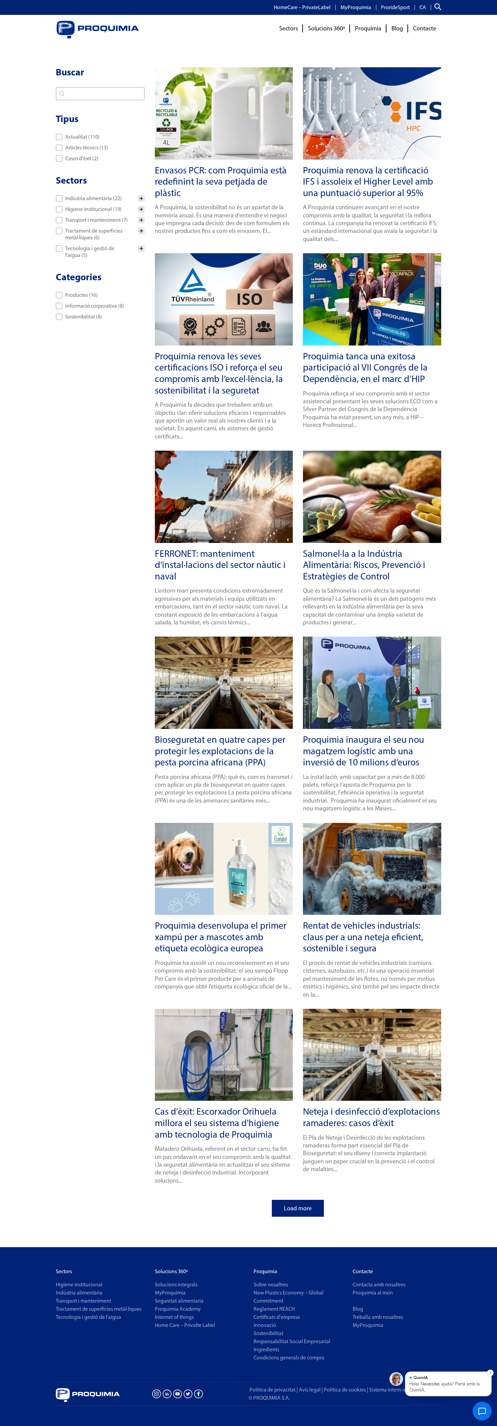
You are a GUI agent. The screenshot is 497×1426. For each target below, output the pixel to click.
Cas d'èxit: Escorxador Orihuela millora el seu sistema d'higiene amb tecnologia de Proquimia (217, 1123)
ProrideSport (395, 7)
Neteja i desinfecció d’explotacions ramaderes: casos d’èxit (371, 1117)
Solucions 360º (326, 28)
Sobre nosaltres (271, 1284)
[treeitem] (100, 198)
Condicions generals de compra (289, 1357)
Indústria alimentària (79, 1292)
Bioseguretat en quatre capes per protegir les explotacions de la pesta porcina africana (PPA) (220, 751)
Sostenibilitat (268, 1333)
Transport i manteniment (83, 1301)
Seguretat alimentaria (179, 1301)
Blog (397, 28)
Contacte (424, 28)
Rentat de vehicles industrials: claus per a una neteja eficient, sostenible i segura (363, 937)
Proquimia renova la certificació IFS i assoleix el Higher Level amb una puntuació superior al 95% (368, 181)
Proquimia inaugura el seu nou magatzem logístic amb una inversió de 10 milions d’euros (363, 751)
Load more (298, 1208)
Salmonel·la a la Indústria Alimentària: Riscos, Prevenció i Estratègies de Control (364, 565)
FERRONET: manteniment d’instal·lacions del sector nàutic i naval (220, 565)
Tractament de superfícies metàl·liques (98, 1309)
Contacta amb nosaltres (379, 1284)
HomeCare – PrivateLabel (302, 7)
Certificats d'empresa (277, 1317)
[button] (100, 137)
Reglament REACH (274, 1309)
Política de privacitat (272, 1389)
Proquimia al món (373, 1292)
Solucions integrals (176, 1284)
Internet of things (174, 1317)
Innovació (265, 1325)
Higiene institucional (79, 1284)
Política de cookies (345, 1389)
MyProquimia (355, 7)
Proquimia (368, 28)
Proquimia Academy (178, 1309)
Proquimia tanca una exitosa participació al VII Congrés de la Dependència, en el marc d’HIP (365, 367)
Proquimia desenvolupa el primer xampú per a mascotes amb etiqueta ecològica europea (220, 937)
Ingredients (266, 1349)
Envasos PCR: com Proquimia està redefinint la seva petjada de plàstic (221, 181)
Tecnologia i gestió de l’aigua (88, 1317)
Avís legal (310, 1389)
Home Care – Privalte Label (185, 1325)
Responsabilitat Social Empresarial (292, 1341)
